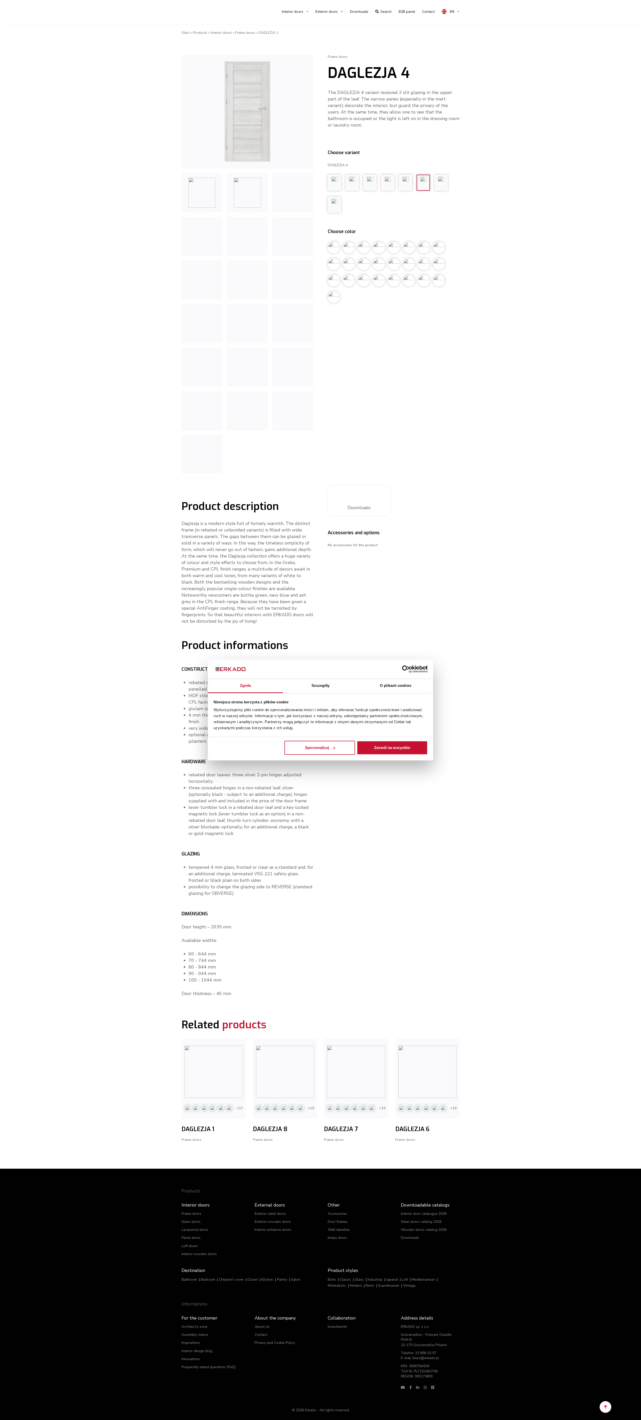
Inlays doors (337, 1237)
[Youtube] (403, 1387)
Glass (359, 1279)
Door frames (338, 1221)
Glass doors (191, 1221)
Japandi (392, 1279)
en (451, 11)
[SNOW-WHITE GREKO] (202, 454)
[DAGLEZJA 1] (214, 1072)
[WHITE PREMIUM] (292, 192)
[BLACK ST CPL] (202, 323)
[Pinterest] (432, 1387)
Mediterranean (423, 1279)
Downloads (359, 11)
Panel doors (191, 1237)
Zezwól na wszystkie (392, 747)
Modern (356, 1285)
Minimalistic (337, 1285)
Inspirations (191, 1342)
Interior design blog (197, 1351)
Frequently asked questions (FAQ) (209, 1367)
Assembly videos (195, 1334)
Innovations (191, 1359)
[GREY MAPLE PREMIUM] (247, 111)
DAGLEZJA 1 (198, 1129)
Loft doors (190, 1246)
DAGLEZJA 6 (412, 1129)
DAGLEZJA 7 (341, 1129)
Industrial (375, 1279)
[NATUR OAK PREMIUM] (247, 236)
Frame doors (245, 32)
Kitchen (267, 1279)
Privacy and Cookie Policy (275, 1342)
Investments (337, 1326)
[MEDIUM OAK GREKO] (247, 410)
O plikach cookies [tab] (395, 686)
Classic (345, 1279)
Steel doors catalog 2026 (421, 1221)
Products (200, 32)
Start (186, 32)
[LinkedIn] (417, 1387)
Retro (370, 1285)
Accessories (337, 1213)
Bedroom (208, 1279)
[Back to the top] (605, 1407)
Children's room (231, 1279)
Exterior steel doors (270, 1213)
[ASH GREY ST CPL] (202, 410)
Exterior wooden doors (273, 1221)
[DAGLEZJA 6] (427, 1072)
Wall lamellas (339, 1229)
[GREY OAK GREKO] (247, 323)
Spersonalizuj (317, 747)
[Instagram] (425, 1387)
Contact (261, 1334)
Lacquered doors (195, 1229)
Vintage (409, 1285)
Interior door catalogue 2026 (423, 1213)
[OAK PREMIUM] (202, 192)
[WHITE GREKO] (292, 279)
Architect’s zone (194, 1326)
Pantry (282, 1279)
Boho (332, 1279)
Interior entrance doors (273, 1229)
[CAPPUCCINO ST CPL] (292, 323)
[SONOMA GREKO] (292, 410)
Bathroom (189, 1279)
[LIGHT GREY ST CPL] (247, 367)
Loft (405, 1279)
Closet (252, 1279)
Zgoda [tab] (245, 686)
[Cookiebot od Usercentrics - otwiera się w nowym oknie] (406, 669)
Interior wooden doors (199, 1254)
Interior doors (292, 11)
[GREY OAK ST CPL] (202, 279)
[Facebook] (410, 1387)
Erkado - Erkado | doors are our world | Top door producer (205, 11)
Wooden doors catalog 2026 (423, 1229)
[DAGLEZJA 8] (285, 1072)
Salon (295, 1279)
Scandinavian (388, 1285)
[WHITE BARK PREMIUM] (247, 192)
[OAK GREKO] (292, 367)
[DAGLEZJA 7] (356, 1072)
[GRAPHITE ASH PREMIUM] (202, 236)
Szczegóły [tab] (320, 686)
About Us (262, 1326)
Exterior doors (326, 11)
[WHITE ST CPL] (247, 279)
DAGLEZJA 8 (270, 1129)
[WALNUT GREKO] (202, 367)
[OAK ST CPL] (292, 236)
